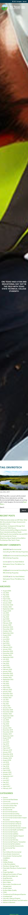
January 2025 (7, 625)
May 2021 (6, 704)
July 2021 (6, 700)
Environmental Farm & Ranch (12, 824)
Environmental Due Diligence (12, 822)
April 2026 (6, 597)
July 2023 (6, 659)
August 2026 (7, 591)
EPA (4, 850)
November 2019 (8, 732)
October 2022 (7, 678)
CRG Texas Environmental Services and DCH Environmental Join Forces (13, 535)
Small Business (7, 878)
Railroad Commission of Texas (12, 874)
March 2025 (6, 621)
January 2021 (7, 708)
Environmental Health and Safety (13, 830)
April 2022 (6, 686)
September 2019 (8, 736)
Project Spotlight (8, 872)
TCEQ (5, 892)
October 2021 (7, 698)
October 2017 (7, 774)
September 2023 (8, 657)
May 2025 (6, 617)
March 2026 (6, 599)
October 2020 (7, 714)
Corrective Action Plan (10, 806)
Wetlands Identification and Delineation (15, 900)
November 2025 (8, 605)
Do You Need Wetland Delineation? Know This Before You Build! (14, 564)
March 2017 (6, 786)
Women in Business (9, 902)
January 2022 (7, 692)
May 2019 (6, 744)
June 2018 (6, 764)
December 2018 (8, 754)
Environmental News (9, 838)
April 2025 (6, 619)
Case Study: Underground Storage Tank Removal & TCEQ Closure (12, 527)
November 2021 (8, 696)
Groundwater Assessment (11, 854)
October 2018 (7, 758)
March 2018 (6, 770)
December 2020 (8, 710)
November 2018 (8, 756)
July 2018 (6, 762)
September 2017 (8, 776)
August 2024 (7, 635)
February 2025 (7, 623)
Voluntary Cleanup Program (11, 898)
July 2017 (6, 778)
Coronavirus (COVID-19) (10, 804)
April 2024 (6, 643)
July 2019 (6, 740)
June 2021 (6, 702)
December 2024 (8, 627)
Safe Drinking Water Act (10, 876)
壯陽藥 (5, 556)
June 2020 (6, 722)
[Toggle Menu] (23, 7)
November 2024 (8, 629)
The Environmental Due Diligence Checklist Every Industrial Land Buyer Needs (13, 531)
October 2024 (7, 631)
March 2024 (6, 645)
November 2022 (8, 676)
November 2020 (8, 712)
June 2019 (6, 742)
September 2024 (8, 633)
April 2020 (6, 726)
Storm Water (7, 882)
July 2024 (6, 637)
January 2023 (7, 671)
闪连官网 (5, 577)
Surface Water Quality (10, 890)
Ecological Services (9, 808)
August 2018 (7, 760)
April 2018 (6, 768)
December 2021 (8, 694)
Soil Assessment (8, 880)
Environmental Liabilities (10, 834)
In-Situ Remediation (9, 864)
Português (19, 1)
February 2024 (7, 647)
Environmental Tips (9, 848)
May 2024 (6, 641)
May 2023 (6, 663)
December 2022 (8, 673)
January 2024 (7, 649)
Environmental (7, 810)
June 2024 (6, 639)
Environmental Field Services (12, 826)
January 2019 (7, 752)
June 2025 (6, 615)
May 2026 (6, 595)
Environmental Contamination (12, 816)
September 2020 (8, 716)
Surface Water (7, 888)
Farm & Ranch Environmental (12, 852)
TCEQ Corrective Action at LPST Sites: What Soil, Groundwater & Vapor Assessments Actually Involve (13, 522)
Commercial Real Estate (10, 800)
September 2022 (8, 680)
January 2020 (7, 728)
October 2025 (7, 607)
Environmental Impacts (10, 832)
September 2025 (8, 609)
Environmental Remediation (11, 844)
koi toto (5, 562)
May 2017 (6, 782)
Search (2, 507)
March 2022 (6, 688)
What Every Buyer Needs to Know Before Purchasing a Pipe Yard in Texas (12, 539)
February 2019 (7, 750)
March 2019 (6, 748)
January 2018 (7, 772)
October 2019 (7, 734)
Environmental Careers (10, 812)
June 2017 (6, 780)
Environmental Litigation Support (13, 836)
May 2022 (6, 684)
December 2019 (8, 730)
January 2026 (7, 603)
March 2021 (6, 706)
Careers (5, 798)
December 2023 (8, 651)
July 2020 (6, 720)
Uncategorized (7, 896)
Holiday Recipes (8, 862)
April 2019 (6, 746)
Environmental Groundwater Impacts (14, 828)
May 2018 (6, 766)
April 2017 (6, 784)
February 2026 (7, 601)
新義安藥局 (6, 549)
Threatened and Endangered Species (14, 894)
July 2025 (6, 613)
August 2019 (7, 738)
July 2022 (6, 682)
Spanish (25, 1)
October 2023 (7, 655)
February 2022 (7, 690)
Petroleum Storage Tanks (11, 866)
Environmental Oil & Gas (10, 840)
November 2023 (8, 653)
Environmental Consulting (11, 814)
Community (6, 802)
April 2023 (6, 665)
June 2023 (6, 661)
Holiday (5, 860)
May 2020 (6, 724)
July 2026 (6, 593)
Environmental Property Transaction (14, 842)
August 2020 (7, 718)
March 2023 (6, 667)
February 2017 (7, 788)
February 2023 (7, 669)
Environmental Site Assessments (13, 846)
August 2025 (7, 611)
